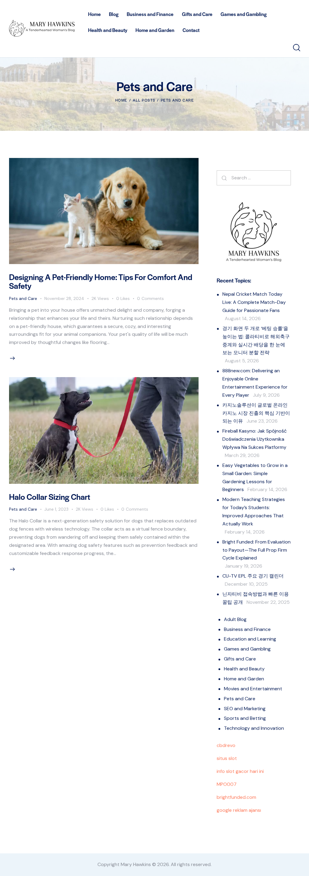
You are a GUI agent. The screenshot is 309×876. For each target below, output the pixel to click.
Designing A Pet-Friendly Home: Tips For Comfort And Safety (100, 281)
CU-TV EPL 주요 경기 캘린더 (253, 576)
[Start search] (296, 47)
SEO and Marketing (245, 708)
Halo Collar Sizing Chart (49, 496)
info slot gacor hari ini (240, 771)
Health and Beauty (244, 669)
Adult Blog (235, 619)
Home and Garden (244, 679)
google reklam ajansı (239, 810)
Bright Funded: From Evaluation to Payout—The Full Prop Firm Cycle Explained (256, 550)
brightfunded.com (236, 797)
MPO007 (227, 784)
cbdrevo (226, 745)
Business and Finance (247, 629)
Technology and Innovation (254, 728)
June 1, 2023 (56, 509)
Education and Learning (250, 639)
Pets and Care (23, 298)
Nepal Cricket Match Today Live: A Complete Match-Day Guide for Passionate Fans (254, 302)
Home (121, 100)
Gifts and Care (240, 659)
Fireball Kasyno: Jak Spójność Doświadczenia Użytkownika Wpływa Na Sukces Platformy (254, 439)
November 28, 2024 (64, 298)
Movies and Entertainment (253, 688)
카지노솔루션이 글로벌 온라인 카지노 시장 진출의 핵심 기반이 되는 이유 (256, 413)
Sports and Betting (245, 718)
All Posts (144, 100)
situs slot (227, 758)
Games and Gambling (247, 649)
